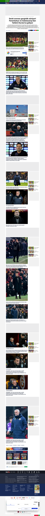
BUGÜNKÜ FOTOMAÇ (30, 488)
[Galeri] (36, 1)
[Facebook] (29, 30)
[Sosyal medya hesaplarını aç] (37, 1)
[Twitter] (31, 30)
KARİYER (28, 487)
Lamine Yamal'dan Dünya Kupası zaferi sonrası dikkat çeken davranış (34, 476)
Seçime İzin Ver (19, 508)
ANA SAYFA (6, 485)
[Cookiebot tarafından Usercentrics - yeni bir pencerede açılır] (34, 502)
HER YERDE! (13, 472)
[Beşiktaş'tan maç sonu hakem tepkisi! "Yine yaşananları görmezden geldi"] (24, 456)
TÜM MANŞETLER (7, 486)
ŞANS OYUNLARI (15, 486)
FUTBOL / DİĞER (15, 485)
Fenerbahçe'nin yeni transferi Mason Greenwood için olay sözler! (22, 478)
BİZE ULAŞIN (28, 490)
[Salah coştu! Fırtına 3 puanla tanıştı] (31, 50)
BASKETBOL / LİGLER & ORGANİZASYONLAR (16, 491)
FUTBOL (6, 488)
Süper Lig (14, 16)
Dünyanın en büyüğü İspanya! (32, 478)
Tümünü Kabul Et (35, 508)
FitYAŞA (6, 476)
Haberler (12, 16)
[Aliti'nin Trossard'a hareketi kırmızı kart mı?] (31, 42)
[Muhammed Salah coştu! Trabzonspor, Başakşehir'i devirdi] (17, 456)
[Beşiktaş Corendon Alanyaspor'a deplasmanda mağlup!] (10, 456)
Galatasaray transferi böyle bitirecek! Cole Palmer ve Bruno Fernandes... (34, 480)
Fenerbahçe (19, 445)
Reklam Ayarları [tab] (26, 504)
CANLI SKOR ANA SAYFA (7, 1)
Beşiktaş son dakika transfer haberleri (10, 478)
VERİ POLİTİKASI (22, 490)
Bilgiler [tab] (18, 504)
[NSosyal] (34, 30)
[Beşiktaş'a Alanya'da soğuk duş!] (31, 46)
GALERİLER (28, 485)
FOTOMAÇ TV (29, 486)
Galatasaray (22, 445)
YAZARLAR (6, 487)
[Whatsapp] (38, 30)
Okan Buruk (11, 445)
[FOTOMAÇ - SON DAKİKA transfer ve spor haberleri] (7, 3)
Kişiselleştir (26, 508)
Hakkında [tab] (34, 504)
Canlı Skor (6, 477)
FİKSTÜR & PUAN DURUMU (15, 489)
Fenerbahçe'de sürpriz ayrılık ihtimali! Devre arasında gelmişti (22, 476)
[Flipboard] (36, 30)
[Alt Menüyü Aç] (10, 3)
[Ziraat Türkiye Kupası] (39, 1)
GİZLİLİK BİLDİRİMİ (22, 489)
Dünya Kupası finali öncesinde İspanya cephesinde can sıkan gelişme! (34, 481)
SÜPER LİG (14, 487)
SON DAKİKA (36, 515)
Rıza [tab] (10, 504)
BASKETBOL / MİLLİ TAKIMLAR (22, 485)
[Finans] (17, 448)
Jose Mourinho (15, 445)
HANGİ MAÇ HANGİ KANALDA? (7, 490)
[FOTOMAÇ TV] (35, 1)
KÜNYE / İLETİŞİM (22, 488)
